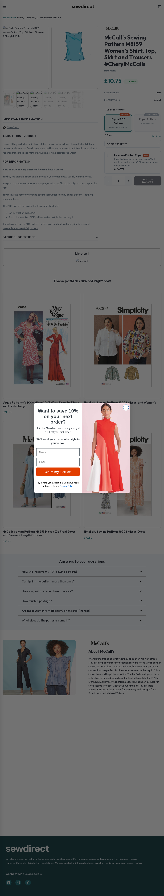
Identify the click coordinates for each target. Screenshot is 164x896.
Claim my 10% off (58, 472)
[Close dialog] (126, 407)
